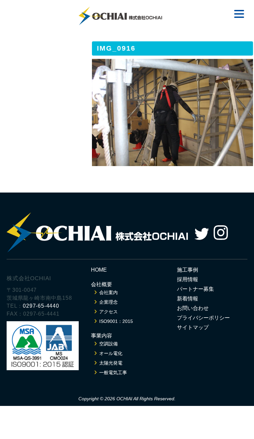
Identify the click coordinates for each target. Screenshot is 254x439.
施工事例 (187, 270)
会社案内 (108, 292)
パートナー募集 (195, 289)
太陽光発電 (110, 363)
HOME (99, 270)
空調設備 (108, 343)
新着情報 (187, 298)
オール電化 (110, 353)
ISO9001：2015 (116, 321)
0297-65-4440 (41, 306)
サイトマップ (193, 327)
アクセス (108, 311)
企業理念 (108, 302)
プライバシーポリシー (203, 318)
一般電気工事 (113, 372)
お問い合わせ (193, 308)
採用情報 (187, 279)
